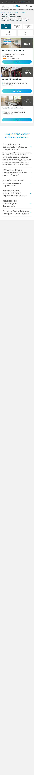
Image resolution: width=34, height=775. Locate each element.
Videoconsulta (13, 9)
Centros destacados (6, 25)
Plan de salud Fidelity (29, 9)
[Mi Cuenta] (3, 6)
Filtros (25, 34)
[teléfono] (7, 6)
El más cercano (28, 26)
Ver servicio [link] (17, 62)
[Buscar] (27, 6)
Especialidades (4, 9)
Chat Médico (21, 9)
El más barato (17, 26)
